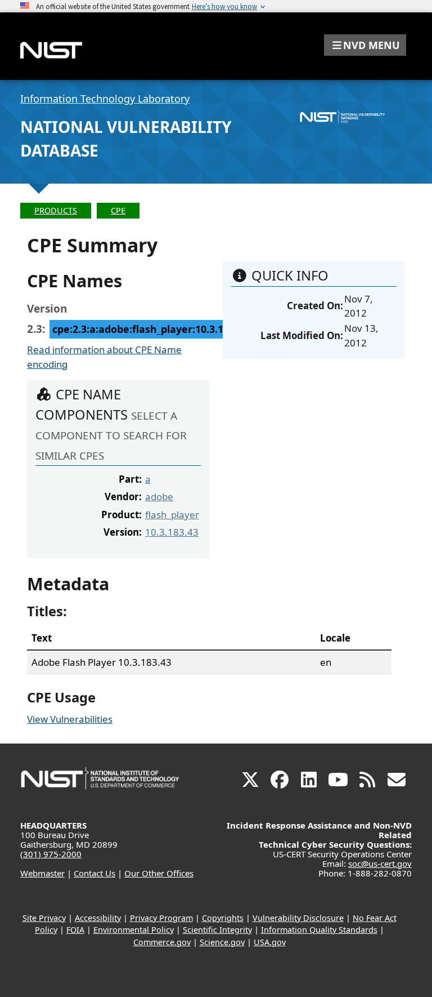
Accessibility (98, 918)
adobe (159, 496)
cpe (118, 210)
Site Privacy (44, 918)
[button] (365, 45)
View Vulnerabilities (69, 719)
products (55, 210)
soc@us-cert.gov (380, 863)
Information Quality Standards (319, 929)
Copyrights (223, 918)
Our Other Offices (159, 873)
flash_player (172, 514)
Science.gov (222, 942)
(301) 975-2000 (51, 854)
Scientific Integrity (217, 929)
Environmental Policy (133, 929)
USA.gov (270, 942)
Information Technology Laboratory (105, 98)
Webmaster (42, 873)
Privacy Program (161, 918)
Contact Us (94, 873)
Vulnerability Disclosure (298, 918)
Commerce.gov (162, 942)
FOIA (75, 929)
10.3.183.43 (172, 532)
